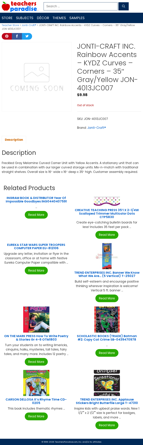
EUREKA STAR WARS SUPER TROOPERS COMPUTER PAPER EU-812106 (36, 246)
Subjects (24, 17)
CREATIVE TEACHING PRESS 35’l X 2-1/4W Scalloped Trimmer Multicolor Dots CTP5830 (107, 213)
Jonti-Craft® (29, 25)
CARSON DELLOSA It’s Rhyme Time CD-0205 (36, 401)
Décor (43, 17)
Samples (77, 17)
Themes (59, 17)
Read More (36, 215)
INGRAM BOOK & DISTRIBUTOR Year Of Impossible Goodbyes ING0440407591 (36, 199)
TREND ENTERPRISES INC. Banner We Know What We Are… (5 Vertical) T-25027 (107, 274)
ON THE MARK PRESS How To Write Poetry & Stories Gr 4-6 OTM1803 (36, 338)
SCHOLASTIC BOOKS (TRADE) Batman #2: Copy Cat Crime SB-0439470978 (107, 338)
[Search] (123, 6)
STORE (7, 17)
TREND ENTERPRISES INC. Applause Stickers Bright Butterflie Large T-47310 (107, 401)
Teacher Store (10, 25)
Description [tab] (14, 140)
